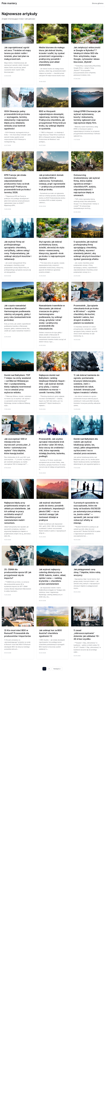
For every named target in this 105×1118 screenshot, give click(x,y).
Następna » (57, 669)
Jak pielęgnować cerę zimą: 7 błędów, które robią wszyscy (87, 572)
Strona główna (97, 3)
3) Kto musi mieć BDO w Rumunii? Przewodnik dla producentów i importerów (17, 633)
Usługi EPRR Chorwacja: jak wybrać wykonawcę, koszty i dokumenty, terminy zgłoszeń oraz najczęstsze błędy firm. (87, 117)
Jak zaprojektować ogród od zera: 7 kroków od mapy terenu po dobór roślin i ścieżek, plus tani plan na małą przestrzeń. (17, 53)
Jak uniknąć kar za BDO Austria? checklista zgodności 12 (50, 633)
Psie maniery (9, 3)
